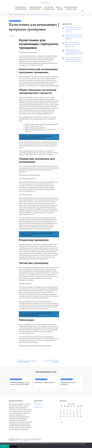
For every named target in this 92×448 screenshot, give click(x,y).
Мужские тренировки (20, 9)
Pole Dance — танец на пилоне (44, 382)
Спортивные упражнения (70, 7)
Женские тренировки (34, 9)
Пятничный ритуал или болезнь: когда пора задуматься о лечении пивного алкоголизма (74, 51)
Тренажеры (60, 9)
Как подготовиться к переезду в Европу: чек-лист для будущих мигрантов (74, 36)
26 (67, 416)
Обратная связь (38, 407)
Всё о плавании (48, 7)
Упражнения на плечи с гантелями (68, 383)
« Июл (61, 422)
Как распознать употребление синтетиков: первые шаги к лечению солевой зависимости (73, 59)
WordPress (31, 440)
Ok (4, 446)
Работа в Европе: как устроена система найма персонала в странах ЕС (73, 29)
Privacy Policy (38, 404)
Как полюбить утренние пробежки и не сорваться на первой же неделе (73, 44)
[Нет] (13, 446)
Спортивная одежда (71, 9)
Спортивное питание (48, 9)
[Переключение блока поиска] (82, 10)
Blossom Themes (18, 440)
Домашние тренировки (35, 7)
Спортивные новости (20, 7)
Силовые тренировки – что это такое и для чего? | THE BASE (20, 383)
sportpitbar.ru (22, 439)
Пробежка (58, 7)
